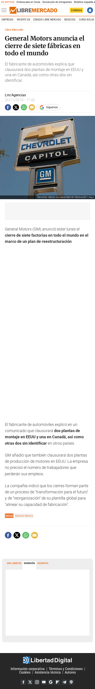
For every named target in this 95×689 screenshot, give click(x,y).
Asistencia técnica (48, 672)
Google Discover (50, 682)
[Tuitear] (16, 107)
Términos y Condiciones (66, 669)
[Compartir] (8, 107)
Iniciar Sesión (90, 10)
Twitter (30, 682)
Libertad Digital (47, 660)
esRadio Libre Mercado (47, 19)
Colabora (76, 10)
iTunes (71, 682)
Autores (70, 672)
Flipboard (57, 682)
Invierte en (23, 19)
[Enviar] (24, 107)
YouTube (43, 682)
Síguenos (52, 107)
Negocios (69, 19)
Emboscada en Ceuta (28, 2)
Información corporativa (28, 669)
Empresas (7, 19)
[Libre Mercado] (33, 10)
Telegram (64, 682)
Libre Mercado (14, 29)
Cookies (24, 672)
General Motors (24, 515)
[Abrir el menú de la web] (5, 10)
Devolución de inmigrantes (57, 2)
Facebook (23, 682)
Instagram (37, 682)
